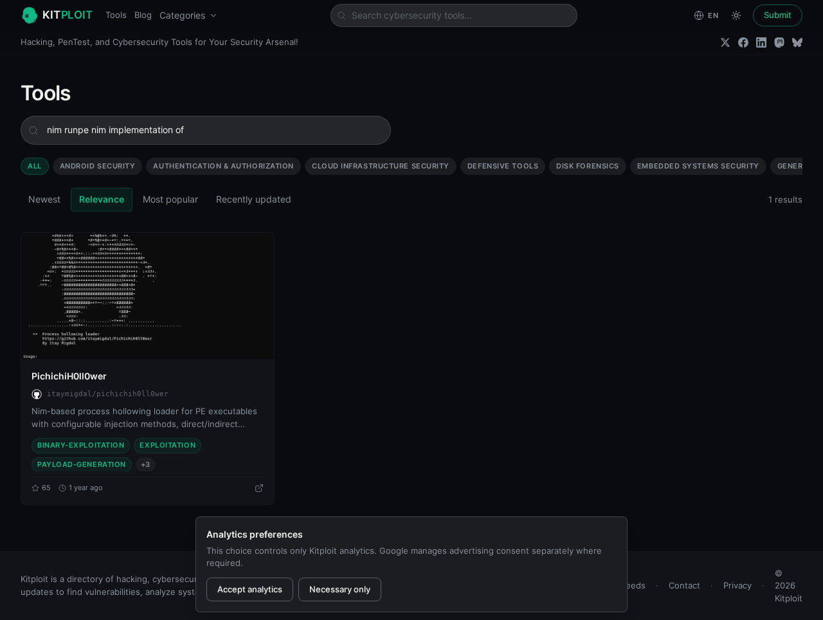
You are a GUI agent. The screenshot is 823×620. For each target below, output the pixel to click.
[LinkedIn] (761, 42)
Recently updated (253, 199)
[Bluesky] (797, 42)
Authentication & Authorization (223, 165)
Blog (143, 15)
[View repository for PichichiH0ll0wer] (259, 488)
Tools (116, 15)
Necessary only (339, 589)
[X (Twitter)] (725, 42)
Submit (777, 15)
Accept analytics (249, 589)
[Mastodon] (779, 42)
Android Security (98, 165)
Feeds (633, 585)
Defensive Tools (502, 165)
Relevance (101, 199)
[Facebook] (743, 42)
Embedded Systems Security (698, 165)
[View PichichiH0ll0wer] (147, 296)
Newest (44, 199)
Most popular (170, 199)
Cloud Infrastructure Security (380, 165)
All (35, 165)
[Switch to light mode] (736, 15)
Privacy (737, 585)
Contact (684, 585)
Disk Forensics (587, 165)
